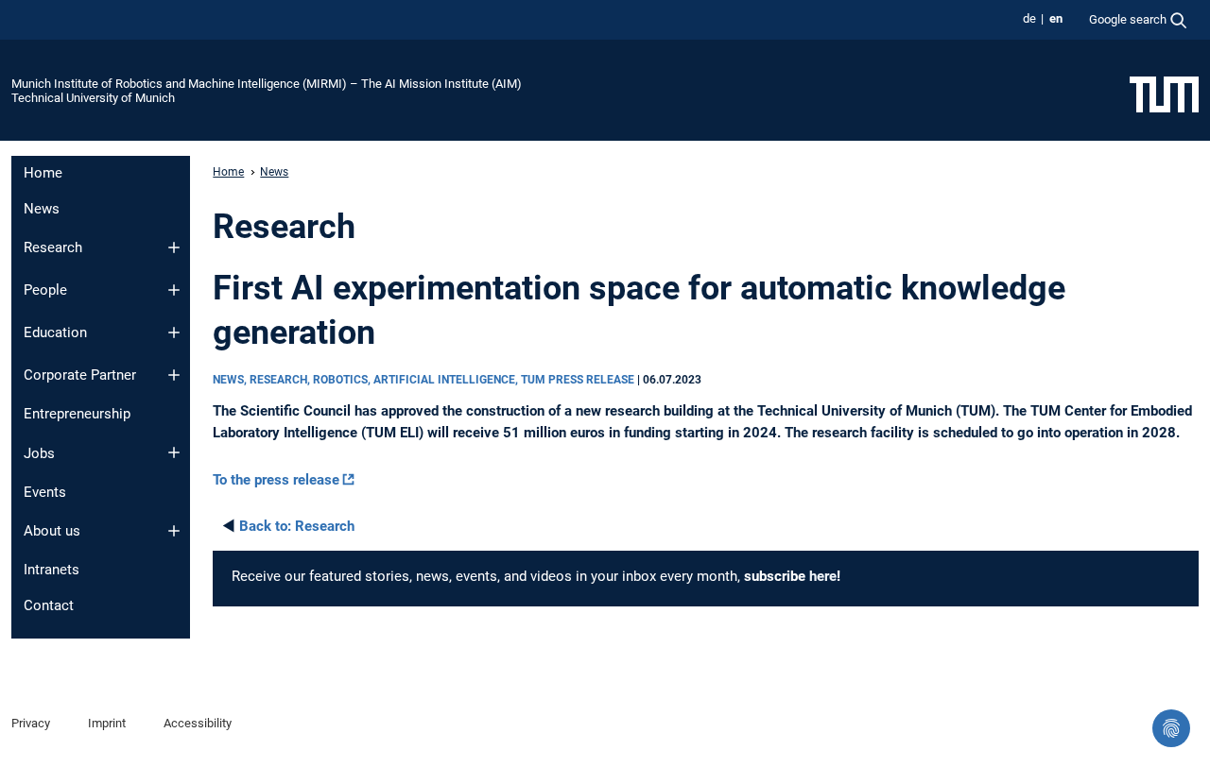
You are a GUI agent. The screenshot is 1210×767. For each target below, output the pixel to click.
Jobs (39, 453)
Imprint (107, 723)
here (823, 576)
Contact (49, 605)
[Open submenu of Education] (174, 332)
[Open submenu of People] (174, 290)
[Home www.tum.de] (1164, 93)
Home (43, 172)
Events (45, 492)
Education (55, 332)
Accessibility (198, 723)
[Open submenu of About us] (174, 531)
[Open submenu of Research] (174, 247)
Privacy (30, 723)
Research (53, 247)
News (42, 208)
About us (52, 530)
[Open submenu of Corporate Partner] (174, 375)
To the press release (276, 479)
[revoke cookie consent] (1171, 728)
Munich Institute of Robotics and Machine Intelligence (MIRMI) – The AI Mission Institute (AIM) (266, 84)
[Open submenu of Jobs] (174, 452)
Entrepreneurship (77, 413)
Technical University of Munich (93, 98)
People (45, 289)
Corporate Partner (80, 375)
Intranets (51, 569)
